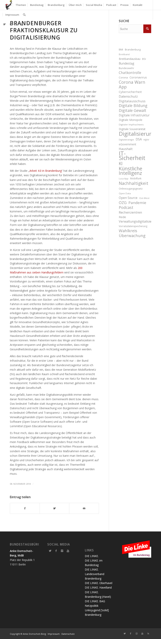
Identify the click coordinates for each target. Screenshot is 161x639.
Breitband (124, 54)
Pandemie (137, 202)
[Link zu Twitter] (4, 24)
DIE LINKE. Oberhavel (98, 583)
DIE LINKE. (92, 556)
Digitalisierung (135, 133)
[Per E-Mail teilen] (84, 508)
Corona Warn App (132, 84)
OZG (123, 202)
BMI (121, 49)
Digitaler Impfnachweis (131, 124)
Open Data (125, 193)
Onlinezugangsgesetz (131, 188)
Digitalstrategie (126, 139)
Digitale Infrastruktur (134, 115)
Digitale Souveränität (132, 129)
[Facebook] (56, 551)
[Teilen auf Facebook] (25, 508)
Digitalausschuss (132, 101)
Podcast (126, 207)
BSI (144, 59)
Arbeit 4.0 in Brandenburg (45, 171)
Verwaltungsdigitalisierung (135, 221)
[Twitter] (50, 551)
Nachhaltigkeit (133, 183)
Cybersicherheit (130, 92)
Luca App (123, 178)
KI (121, 163)
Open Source (128, 198)
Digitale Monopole (130, 120)
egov (146, 139)
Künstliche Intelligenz (130, 170)
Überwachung (132, 235)
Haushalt (126, 148)
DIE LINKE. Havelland (98, 587)
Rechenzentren (130, 212)
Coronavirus (138, 77)
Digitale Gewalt (132, 110)
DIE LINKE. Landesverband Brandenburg (94, 574)
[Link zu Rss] (28, 24)
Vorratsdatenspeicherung (133, 226)
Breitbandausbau (129, 59)
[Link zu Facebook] (10, 24)
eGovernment (127, 144)
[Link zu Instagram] (16, 24)
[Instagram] (62, 551)
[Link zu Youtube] (22, 24)
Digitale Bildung (133, 105)
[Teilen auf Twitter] (54, 508)
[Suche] (24, 15)
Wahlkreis (128, 230)
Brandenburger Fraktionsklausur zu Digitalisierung (44, 30)
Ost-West (144, 198)
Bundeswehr (126, 68)
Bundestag (126, 63)
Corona (123, 77)
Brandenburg (133, 49)
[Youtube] (68, 551)
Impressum (54, 633)
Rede (122, 217)
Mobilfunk (135, 178)
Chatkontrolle (130, 72)
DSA (139, 139)
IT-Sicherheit (132, 155)
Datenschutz (128, 96)
